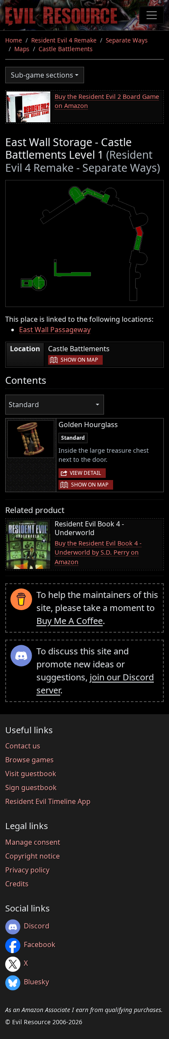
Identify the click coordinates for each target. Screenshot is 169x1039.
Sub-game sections (42, 75)
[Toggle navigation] (152, 15)
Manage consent (32, 842)
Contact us (22, 746)
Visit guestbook (30, 773)
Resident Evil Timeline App (48, 801)
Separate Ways (127, 40)
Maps (21, 49)
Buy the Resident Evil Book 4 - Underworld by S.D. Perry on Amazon (98, 552)
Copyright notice (32, 856)
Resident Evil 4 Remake (64, 40)
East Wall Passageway (55, 329)
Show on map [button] (79, 359)
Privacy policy (27, 870)
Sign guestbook (31, 787)
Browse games (29, 760)
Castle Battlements (66, 49)
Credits (17, 884)
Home (13, 40)
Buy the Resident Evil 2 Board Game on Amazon (107, 101)
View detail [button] (85, 473)
